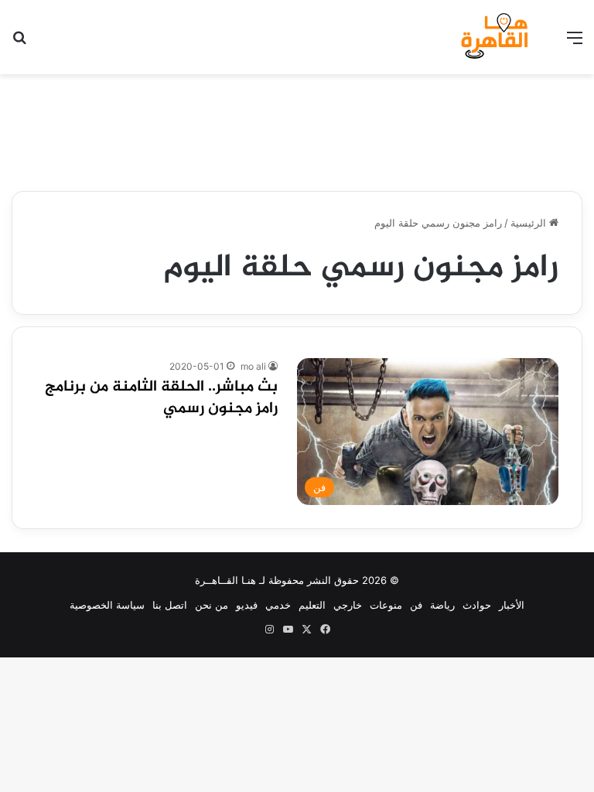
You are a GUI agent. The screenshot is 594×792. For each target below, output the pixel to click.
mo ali (253, 366)
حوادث (477, 605)
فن (416, 605)
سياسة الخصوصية (107, 605)
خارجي (347, 605)
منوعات (386, 605)
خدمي (278, 605)
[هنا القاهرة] (496, 37)
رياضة (442, 605)
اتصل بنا (169, 605)
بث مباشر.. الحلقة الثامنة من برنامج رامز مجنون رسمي (161, 398)
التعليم (312, 605)
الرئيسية (529, 223)
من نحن (211, 605)
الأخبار (511, 605)
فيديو (247, 605)
